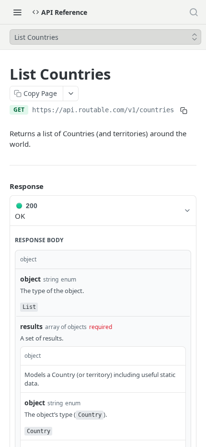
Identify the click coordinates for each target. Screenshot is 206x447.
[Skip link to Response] (3, 186)
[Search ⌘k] (193, 12)
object (30, 278)
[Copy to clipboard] (183, 111)
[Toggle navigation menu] (17, 12)
